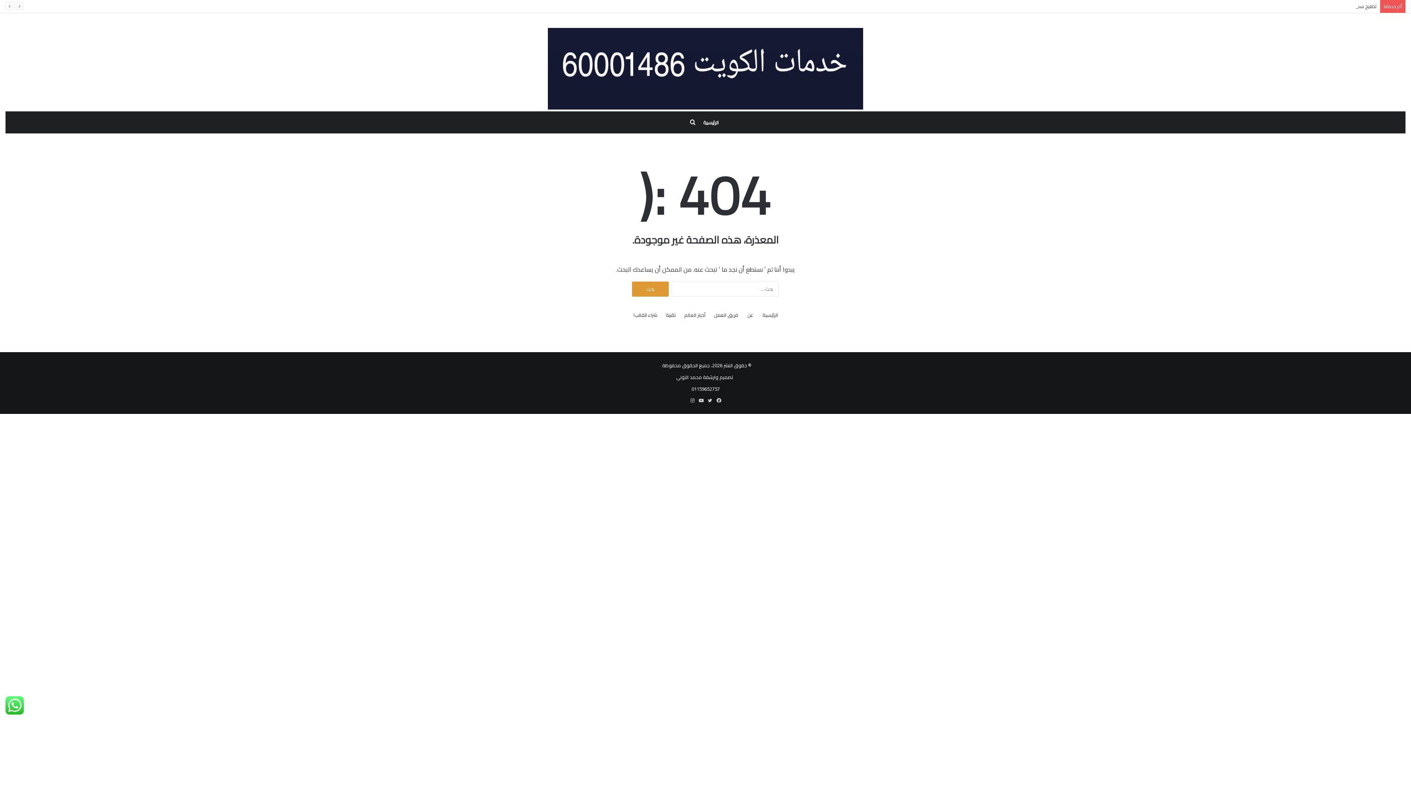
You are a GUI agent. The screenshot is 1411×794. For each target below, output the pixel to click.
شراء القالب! (645, 315)
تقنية (671, 315)
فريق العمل (726, 315)
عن (750, 315)
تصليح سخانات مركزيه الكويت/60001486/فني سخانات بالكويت (1314, 6)
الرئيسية (711, 122)
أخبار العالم (695, 315)
